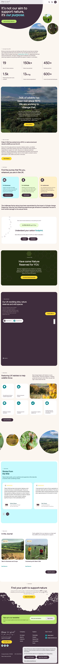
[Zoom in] (54, 320)
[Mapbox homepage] (5, 358)
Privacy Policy (49, 653)
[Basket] (52, 2)
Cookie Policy (41, 653)
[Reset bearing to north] (54, 323)
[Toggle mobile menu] (55, 2)
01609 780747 (50, 635)
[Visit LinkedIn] (8, 646)
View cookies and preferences (30, 660)
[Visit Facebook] (2, 646)
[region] (29, 338)
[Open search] (49, 2)
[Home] (4, 514)
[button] (7, 514)
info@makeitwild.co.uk (52, 637)
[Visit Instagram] (5, 646)
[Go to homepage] (5, 2)
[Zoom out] (54, 321)
